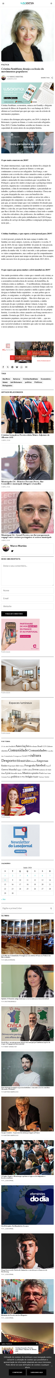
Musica (26, 773)
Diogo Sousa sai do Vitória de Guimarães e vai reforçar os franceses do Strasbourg (24, 1271)
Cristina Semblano (30, 379)
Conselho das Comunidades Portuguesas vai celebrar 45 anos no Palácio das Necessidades (26, 956)
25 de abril (4, 746)
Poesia (9, 777)
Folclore (22, 766)
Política (5, 65)
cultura (35, 756)
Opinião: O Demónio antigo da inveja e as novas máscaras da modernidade (25, 999)
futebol (40, 765)
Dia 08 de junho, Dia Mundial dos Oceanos (15, 1226)
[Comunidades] (27, 142)
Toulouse (41, 777)
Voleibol (47, 777)
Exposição (11, 766)
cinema (4, 751)
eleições (33, 761)
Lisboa (29, 770)
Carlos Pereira (9, 960)
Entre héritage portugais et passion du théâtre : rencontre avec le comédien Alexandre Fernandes (25, 1088)
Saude (35, 777)
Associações (22, 746)
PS (20, 777)
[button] (51, 908)
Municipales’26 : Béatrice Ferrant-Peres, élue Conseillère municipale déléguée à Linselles (22, 483)
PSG (23, 777)
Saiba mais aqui (37, 1372)
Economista (46, 379)
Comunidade (18, 750)
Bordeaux (33, 746)
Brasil (39, 746)
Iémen (5, 382)
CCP (44, 746)
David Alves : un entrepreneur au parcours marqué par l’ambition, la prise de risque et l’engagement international (25, 1043)
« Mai (3, 899)
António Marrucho (11, 1092)
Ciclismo (49, 746)
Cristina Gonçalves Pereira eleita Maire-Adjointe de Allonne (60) (25, 436)
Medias (20, 773)
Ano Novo (6, 379)
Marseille (14, 773)
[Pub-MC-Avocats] (27, 352)
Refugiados (7, 386)
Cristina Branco (10, 1001)
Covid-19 (25, 756)
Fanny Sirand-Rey (10, 1046)
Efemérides (23, 761)
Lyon (7, 773)
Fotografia (29, 766)
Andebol (12, 746)
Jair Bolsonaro (16, 382)
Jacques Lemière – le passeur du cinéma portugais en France (20, 1133)
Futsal (48, 766)
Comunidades (37, 750)
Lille (25, 770)
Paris (41, 773)
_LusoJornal (9, 1180)
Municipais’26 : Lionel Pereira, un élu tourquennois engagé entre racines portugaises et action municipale (26, 536)
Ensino (4, 766)
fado (17, 766)
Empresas (42, 761)
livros (35, 770)
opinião (35, 773)
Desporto (8, 761)
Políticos (38, 382)
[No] (52, 1366)
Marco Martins (16, 77)
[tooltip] (3, 367)
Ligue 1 (20, 770)
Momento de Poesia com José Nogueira (14, 1315)
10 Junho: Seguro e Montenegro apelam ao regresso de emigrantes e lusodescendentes (23, 1177)
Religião (29, 777)
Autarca (16, 379)
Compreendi (17, 1372)
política (28, 382)
